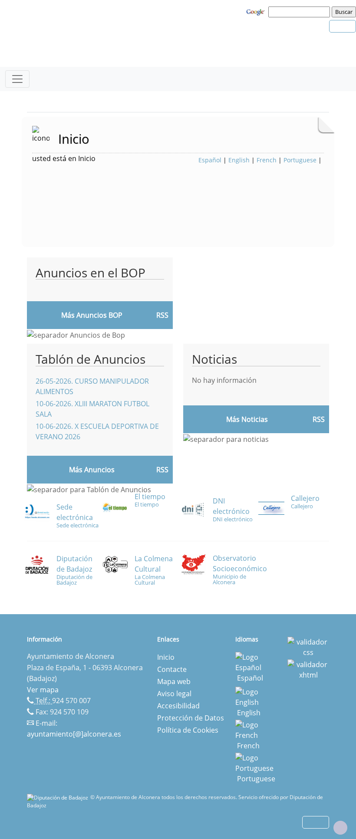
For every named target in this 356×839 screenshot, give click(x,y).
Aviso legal (174, 693)
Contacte (172, 669)
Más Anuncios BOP (91, 315)
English (239, 160)
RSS (162, 469)
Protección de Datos (190, 718)
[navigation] (300, 11)
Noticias (214, 359)
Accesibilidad (178, 706)
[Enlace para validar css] (308, 646)
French (267, 160)
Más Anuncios (92, 469)
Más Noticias (247, 419)
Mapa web (174, 681)
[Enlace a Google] (256, 11)
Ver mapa (43, 689)
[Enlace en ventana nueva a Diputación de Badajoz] (58, 797)
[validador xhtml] (308, 669)
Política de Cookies (187, 730)
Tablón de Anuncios (90, 359)
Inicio (166, 657)
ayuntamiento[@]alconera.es (74, 734)
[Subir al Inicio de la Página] (340, 828)
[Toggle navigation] (17, 79)
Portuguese (299, 160)
